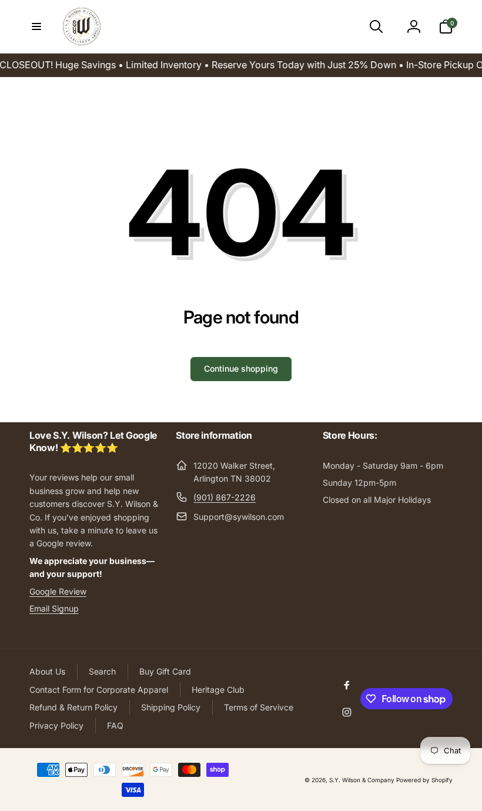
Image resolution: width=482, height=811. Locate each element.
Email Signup (54, 608)
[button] (36, 26)
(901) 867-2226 (224, 497)
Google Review (57, 591)
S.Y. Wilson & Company (361, 779)
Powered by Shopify (424, 779)
